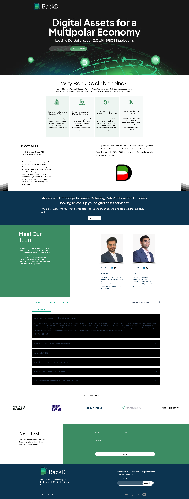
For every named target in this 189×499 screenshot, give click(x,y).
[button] (35, 334)
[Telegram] (144, 494)
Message (98, 440)
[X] (132, 494)
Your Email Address (123, 479)
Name (97, 432)
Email (126, 432)
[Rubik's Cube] (123, 172)
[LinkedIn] (138, 494)
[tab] (41, 309)
